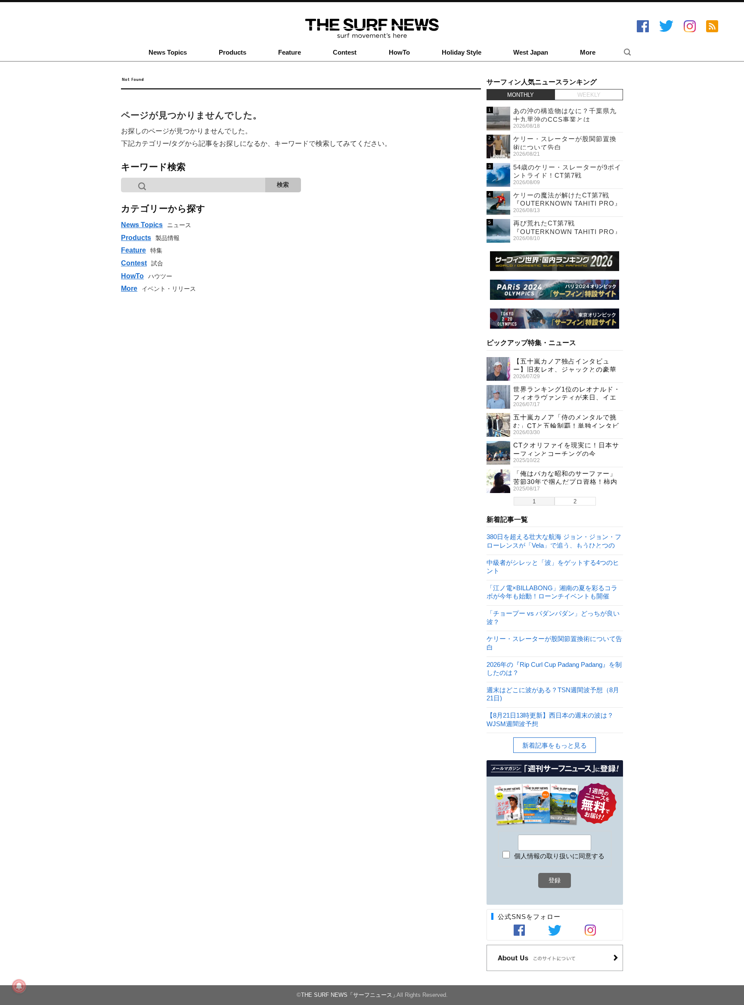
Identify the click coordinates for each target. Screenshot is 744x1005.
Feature (289, 52)
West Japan (530, 52)
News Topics (168, 52)
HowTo (399, 52)
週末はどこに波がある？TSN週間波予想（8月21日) (553, 693)
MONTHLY (520, 95)
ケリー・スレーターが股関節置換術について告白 (554, 642)
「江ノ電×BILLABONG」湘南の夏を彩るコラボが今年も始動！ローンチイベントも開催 (552, 591)
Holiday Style (461, 52)
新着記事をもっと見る (554, 745)
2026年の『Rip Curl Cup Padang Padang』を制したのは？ (554, 668)
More (587, 52)
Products (232, 52)
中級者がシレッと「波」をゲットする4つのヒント (553, 566)
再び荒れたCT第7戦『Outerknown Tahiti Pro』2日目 (567, 231)
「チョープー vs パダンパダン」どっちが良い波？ (553, 617)
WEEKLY (589, 95)
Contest (344, 52)
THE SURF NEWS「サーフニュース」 (349, 995)
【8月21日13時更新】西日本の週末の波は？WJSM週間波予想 (550, 719)
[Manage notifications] (19, 986)
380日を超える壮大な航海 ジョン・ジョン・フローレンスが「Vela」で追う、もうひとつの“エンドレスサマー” (554, 540)
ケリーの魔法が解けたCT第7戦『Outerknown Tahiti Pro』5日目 (567, 203)
